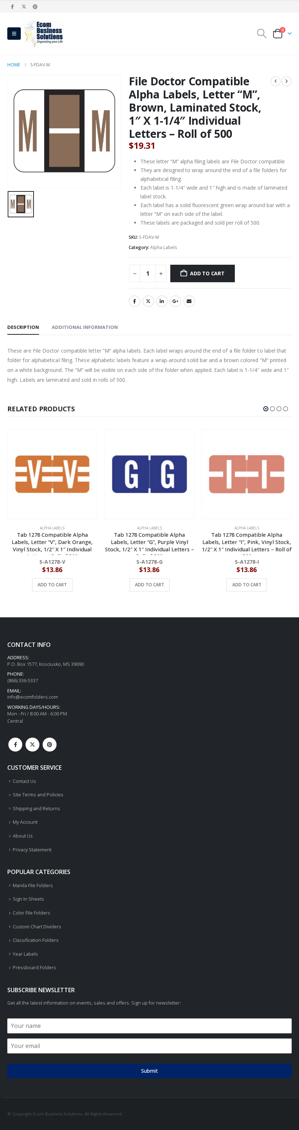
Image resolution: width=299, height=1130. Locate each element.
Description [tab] (23, 327)
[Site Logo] (44, 33)
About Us (23, 836)
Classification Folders (36, 940)
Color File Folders (31, 913)
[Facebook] (12, 6)
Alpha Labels (163, 247)
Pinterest (49, 744)
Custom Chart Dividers (37, 927)
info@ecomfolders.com (32, 697)
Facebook (134, 301)
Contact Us (24, 781)
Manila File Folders (33, 885)
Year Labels (25, 954)
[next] (286, 81)
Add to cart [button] (52, 585)
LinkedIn (162, 301)
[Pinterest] (35, 6)
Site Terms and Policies (38, 795)
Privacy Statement (32, 850)
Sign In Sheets (28, 899)
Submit (149, 1070)
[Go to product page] (52, 474)
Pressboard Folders (34, 967)
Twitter (148, 301)
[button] (14, 33)
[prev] (276, 81)
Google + (175, 301)
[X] (23, 6)
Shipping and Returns (36, 808)
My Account (25, 822)
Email (189, 301)
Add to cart (207, 273)
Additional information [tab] (85, 327)
